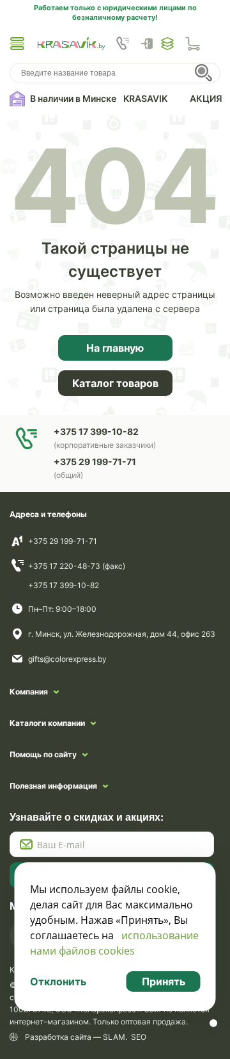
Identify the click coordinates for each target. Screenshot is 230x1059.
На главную (115, 347)
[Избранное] (167, 43)
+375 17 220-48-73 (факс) (76, 566)
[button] (17, 43)
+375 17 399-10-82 (63, 585)
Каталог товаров (115, 383)
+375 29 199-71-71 (62, 541)
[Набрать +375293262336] (122, 43)
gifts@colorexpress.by (67, 659)
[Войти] (150, 43)
